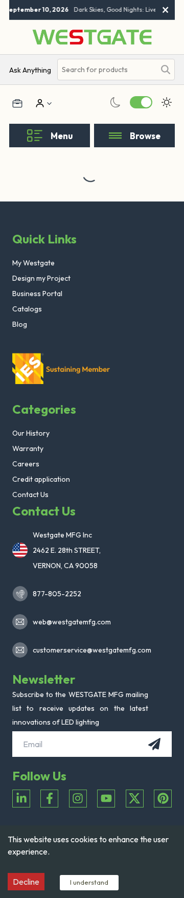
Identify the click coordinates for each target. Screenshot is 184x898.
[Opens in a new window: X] (135, 798)
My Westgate (33, 262)
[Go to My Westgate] (39, 103)
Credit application (41, 479)
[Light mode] (166, 102)
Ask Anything (30, 70)
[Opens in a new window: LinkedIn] (21, 798)
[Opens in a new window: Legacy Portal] (17, 103)
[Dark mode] (115, 102)
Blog (19, 324)
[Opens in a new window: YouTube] (106, 798)
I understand (89, 882)
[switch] (141, 102)
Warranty (27, 448)
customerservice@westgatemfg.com (89, 650)
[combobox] (106, 69)
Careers (25, 463)
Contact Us (30, 494)
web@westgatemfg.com (72, 621)
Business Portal (37, 293)
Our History (31, 433)
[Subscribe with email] (154, 744)
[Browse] (115, 135)
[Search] (165, 69)
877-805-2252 (57, 593)
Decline (26, 882)
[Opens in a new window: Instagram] (78, 798)
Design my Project (41, 278)
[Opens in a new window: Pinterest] (163, 798)
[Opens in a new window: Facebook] (49, 798)
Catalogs (27, 308)
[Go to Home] (92, 37)
